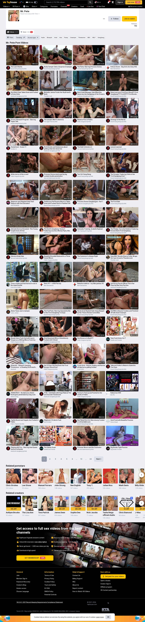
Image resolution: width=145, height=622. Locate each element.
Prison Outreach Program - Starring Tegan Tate (23, 120)
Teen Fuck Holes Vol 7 (118, 338)
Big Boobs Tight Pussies (119, 447)
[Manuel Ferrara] (45, 476)
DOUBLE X (14, 149)
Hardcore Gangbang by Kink (19, 96)
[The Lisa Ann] (29, 503)
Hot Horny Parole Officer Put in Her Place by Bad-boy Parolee (122, 284)
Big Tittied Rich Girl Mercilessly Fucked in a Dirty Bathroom (90, 421)
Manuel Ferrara (45, 485)
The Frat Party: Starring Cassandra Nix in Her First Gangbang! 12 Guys (57, 312)
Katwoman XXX (116, 393)
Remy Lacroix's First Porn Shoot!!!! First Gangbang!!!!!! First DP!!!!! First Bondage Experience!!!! (124, 93)
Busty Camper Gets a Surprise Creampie (58, 67)
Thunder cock (48, 96)
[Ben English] (78, 476)
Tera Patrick (47, 233)
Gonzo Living (14, 396)
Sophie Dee (75, 512)
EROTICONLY (47, 422)
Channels (65, 6)
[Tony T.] (94, 476)
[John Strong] (62, 476)
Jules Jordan (14, 313)
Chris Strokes (12, 485)
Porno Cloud (114, 422)
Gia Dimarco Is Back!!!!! (85, 338)
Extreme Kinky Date (17, 256)
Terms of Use (49, 575)
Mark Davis (124, 485)
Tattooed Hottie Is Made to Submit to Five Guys (123, 366)
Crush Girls (80, 369)
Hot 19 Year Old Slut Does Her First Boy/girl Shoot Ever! (56, 366)
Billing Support (77, 578)
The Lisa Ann (27, 512)
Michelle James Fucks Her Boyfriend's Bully (57, 93)
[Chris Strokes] (13, 476)
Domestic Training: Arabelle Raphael (90, 229)
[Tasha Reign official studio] (110, 503)
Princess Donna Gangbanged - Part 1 (90, 201)
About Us (75, 585)
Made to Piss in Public (85, 119)
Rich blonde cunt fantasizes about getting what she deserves (55, 148)
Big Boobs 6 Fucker (116, 449)
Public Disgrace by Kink (84, 121)
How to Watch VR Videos (81, 591)
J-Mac (138, 512)
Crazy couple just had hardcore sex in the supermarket (24, 284)
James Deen (59, 512)
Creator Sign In (106, 584)
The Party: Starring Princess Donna (89, 67)
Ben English (75, 485)
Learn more (100, 617)
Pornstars (54, 6)
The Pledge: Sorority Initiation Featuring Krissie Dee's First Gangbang (124, 230)
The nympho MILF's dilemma (54, 119)
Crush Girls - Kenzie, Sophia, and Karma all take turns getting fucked (91, 366)
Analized (13, 369)
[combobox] (66, 2)
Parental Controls (50, 594)
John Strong (59, 485)
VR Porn (15, 6)
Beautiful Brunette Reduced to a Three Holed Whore (57, 257)
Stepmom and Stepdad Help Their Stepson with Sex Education (22, 202)
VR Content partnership (109, 590)
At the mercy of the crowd (19, 174)
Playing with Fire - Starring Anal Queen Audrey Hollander (24, 448)
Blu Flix (113, 395)
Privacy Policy (49, 578)
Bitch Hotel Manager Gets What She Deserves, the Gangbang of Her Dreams (91, 93)
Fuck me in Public (16, 287)
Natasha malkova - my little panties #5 (90, 283)
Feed (82, 6)
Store (34, 6)
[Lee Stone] (29, 476)
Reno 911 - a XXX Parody (52, 283)
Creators (74, 6)
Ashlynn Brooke (13, 512)
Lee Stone (26, 485)
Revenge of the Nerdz (118, 119)
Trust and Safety (50, 585)
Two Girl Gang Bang (84, 174)
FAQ (73, 582)
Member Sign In (21, 578)
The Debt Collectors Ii (84, 147)
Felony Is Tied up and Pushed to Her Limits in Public (89, 393)
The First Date (115, 201)
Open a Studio (105, 580)
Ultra (27, 6)
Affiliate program (106, 587)
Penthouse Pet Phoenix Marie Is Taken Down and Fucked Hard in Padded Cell (57, 202)
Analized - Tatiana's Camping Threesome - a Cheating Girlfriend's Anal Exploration (23, 366)
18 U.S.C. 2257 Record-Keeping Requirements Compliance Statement (39, 602)
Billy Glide (139, 485)
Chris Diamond (125, 512)
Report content (77, 588)
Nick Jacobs (92, 512)
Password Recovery (23, 582)
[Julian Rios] (110, 476)
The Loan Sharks (16, 67)
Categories (44, 6)
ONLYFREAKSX (15, 205)
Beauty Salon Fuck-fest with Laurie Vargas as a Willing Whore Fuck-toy (23, 339)
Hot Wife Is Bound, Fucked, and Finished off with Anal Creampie (124, 312)
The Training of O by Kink (84, 231)
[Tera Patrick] (45, 503)
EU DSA (47, 588)
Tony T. (90, 485)
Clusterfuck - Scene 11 (18, 147)
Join (17, 575)
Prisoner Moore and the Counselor (89, 447)
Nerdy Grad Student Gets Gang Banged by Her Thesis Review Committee (90, 312)
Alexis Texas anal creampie (20, 311)
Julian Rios (107, 485)
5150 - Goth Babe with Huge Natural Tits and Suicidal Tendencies (57, 393)
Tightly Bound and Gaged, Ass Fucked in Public (25, 421)
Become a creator (136, 6)
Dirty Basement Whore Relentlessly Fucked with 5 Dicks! (56, 339)
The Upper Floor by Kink (50, 121)
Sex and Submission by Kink (85, 149)
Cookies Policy (49, 582)
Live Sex (91, 6)
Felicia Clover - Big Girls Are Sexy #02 (124, 67)
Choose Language (22, 591)
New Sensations (115, 69)
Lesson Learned (116, 147)
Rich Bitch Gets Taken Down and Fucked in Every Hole (24, 93)
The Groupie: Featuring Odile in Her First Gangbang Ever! (123, 175)
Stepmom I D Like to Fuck (52, 420)
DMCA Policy (48, 591)
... (76, 459)
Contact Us (76, 575)
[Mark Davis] (126, 476)
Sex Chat (102, 6)
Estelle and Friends (116, 340)
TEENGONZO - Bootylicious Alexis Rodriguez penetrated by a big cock (23, 393)
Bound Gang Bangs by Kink (18, 69)
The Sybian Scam (50, 447)
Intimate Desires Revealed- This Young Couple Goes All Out (24, 230)
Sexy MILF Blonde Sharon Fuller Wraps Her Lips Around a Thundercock (124, 257)
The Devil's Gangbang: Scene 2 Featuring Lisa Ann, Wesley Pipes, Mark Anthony (57, 230)
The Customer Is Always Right (87, 256)
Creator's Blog (21, 585)
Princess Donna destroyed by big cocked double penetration (55, 175)
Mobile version (21, 588)
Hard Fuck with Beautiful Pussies (122, 420)
